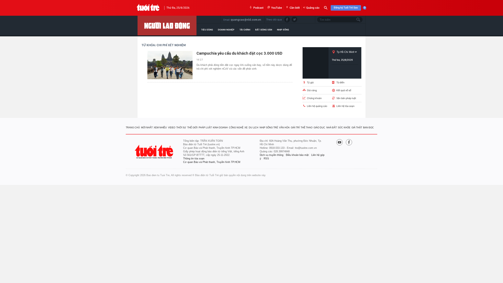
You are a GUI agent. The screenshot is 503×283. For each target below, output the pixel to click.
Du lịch (253, 127)
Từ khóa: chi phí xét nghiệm (163, 45)
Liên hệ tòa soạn (345, 106)
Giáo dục (319, 127)
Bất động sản (263, 29)
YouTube (276, 7)
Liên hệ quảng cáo (317, 106)
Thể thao (306, 127)
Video (171, 127)
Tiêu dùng (207, 29)
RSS (266, 158)
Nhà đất (331, 127)
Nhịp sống (283, 29)
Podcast (258, 7)
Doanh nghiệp (226, 29)
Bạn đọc (368, 127)
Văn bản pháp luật (346, 98)
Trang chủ (133, 127)
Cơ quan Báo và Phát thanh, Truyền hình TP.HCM (211, 162)
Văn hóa (284, 127)
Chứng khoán (314, 98)
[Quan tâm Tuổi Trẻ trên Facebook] (349, 142)
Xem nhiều (160, 127)
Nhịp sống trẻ (269, 127)
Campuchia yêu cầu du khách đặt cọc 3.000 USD (239, 53)
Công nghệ (236, 127)
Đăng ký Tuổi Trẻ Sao (346, 7)
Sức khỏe (344, 127)
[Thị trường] (167, 25)
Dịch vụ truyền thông (271, 154)
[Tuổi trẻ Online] (154, 152)
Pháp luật (205, 127)
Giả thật (357, 127)
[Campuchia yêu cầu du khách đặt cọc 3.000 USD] (170, 65)
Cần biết (295, 7)
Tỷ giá (310, 82)
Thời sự (181, 127)
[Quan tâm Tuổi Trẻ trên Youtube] (339, 142)
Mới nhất (147, 127)
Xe (246, 127)
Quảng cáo (312, 7)
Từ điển (340, 82)
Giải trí (295, 127)
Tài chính (244, 29)
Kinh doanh (220, 127)
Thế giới (192, 127)
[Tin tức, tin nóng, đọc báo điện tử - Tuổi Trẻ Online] (148, 8)
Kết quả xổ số (343, 90)
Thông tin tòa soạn (193, 158)
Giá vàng (312, 90)
